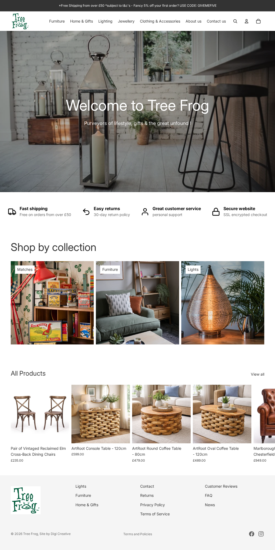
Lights (80, 486)
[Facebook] (251, 534)
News (210, 504)
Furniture (83, 495)
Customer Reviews (221, 486)
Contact (147, 486)
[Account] (246, 21)
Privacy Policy (152, 504)
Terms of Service (155, 514)
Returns (147, 495)
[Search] (235, 21)
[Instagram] (261, 534)
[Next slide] (258, 424)
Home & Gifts (86, 504)
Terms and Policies (137, 534)
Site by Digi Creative (55, 534)
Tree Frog (30, 534)
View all (257, 374)
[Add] (61, 435)
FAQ (208, 495)
